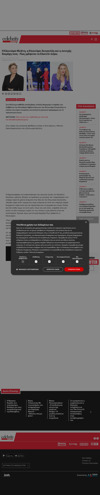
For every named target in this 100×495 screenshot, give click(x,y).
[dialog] (50, 247)
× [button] (86, 222)
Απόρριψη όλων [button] (53, 269)
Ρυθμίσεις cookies (22, 252)
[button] (27, 269)
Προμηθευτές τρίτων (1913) (67, 238)
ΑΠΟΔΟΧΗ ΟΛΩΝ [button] (74, 269)
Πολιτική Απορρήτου (36, 252)
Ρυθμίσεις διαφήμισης (23, 250)
